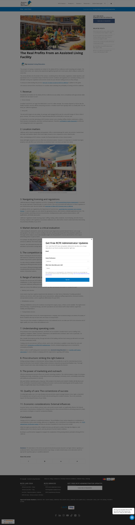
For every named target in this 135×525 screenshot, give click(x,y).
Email (47, 251)
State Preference (50, 258)
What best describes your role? (54, 265)
